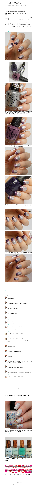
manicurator (14, 3)
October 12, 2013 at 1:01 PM (19, 311)
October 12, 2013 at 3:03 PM (19, 326)
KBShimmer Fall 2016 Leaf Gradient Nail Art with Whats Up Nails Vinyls (18, 430)
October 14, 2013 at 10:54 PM (19, 370)
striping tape (24, 291)
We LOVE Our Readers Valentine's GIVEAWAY (18, 474)
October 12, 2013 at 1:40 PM (19, 316)
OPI (15, 291)
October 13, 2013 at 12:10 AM (19, 338)
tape (26, 291)
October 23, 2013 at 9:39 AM (19, 376)
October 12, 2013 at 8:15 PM (19, 333)
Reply (8, 304)
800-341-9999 (19, 30)
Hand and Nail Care (18, 5)
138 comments (9, 476)
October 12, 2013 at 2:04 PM (19, 321)
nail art (14, 291)
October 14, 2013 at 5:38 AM (19, 365)
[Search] (31, 3)
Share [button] (5, 290)
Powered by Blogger (19, 482)
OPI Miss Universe (19, 291)
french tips (11, 291)
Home (9, 5)
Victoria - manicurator (11, 296)
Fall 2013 (8, 291)
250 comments (9, 433)
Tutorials (12, 5)
